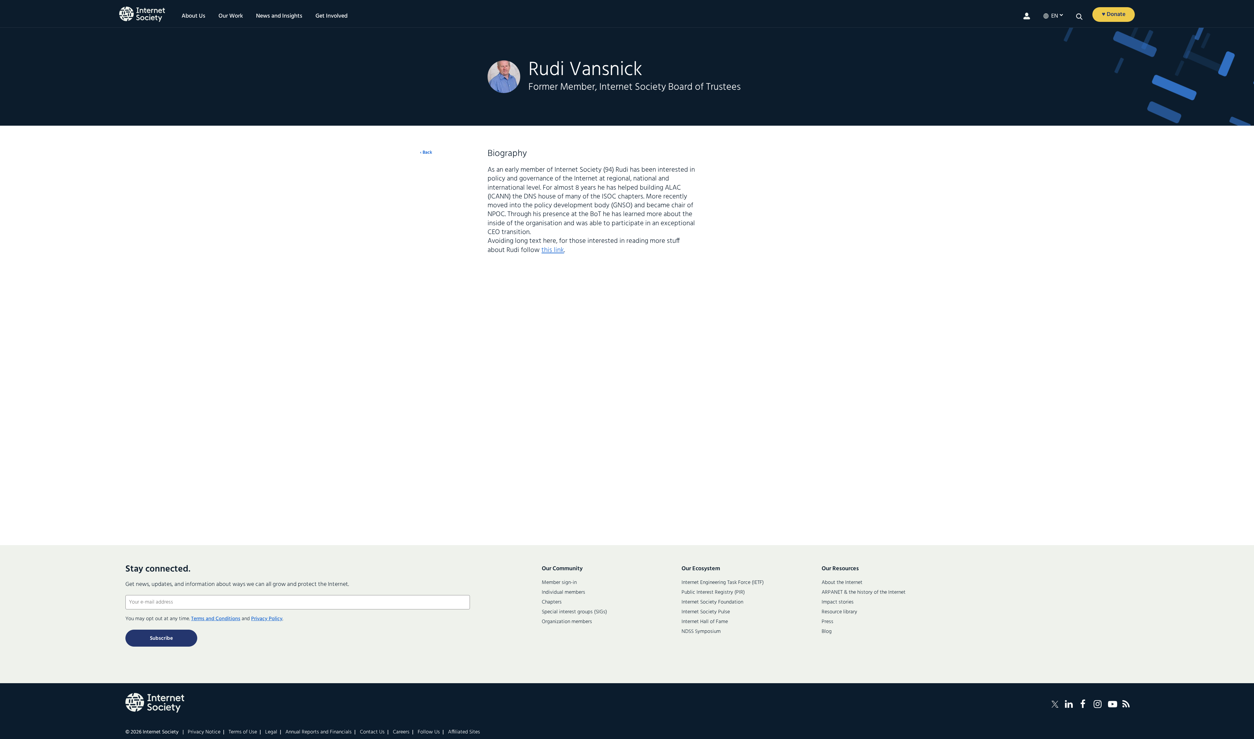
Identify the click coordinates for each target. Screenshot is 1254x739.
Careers (401, 732)
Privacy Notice (204, 732)
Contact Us (372, 732)
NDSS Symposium (701, 631)
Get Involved (331, 16)
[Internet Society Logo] (154, 703)
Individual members (563, 592)
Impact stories (838, 602)
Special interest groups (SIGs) (574, 612)
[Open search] (1079, 16)
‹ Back (426, 152)
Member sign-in (559, 582)
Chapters (552, 602)
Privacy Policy (266, 619)
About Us (193, 16)
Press (827, 622)
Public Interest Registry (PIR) (713, 592)
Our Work (230, 16)
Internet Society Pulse (706, 612)
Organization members (567, 622)
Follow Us (429, 732)
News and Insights (279, 16)
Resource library (839, 612)
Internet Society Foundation (712, 602)
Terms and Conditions (215, 619)
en (1054, 16)
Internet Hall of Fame (705, 622)
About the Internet (842, 582)
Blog (827, 631)
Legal (271, 732)
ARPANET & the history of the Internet (864, 592)
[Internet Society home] (142, 14)
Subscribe (161, 638)
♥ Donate (1114, 14)
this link (552, 250)
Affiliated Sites (464, 732)
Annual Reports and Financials (318, 732)
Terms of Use (243, 732)
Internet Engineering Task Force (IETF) (723, 582)
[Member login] (1026, 16)
